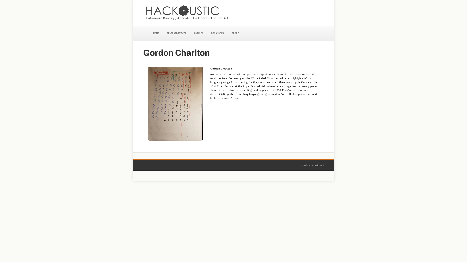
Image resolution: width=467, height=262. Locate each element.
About (235, 33)
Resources (217, 33)
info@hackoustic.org (313, 165)
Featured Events (176, 33)
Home (156, 33)
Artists (198, 33)
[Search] (321, 30)
